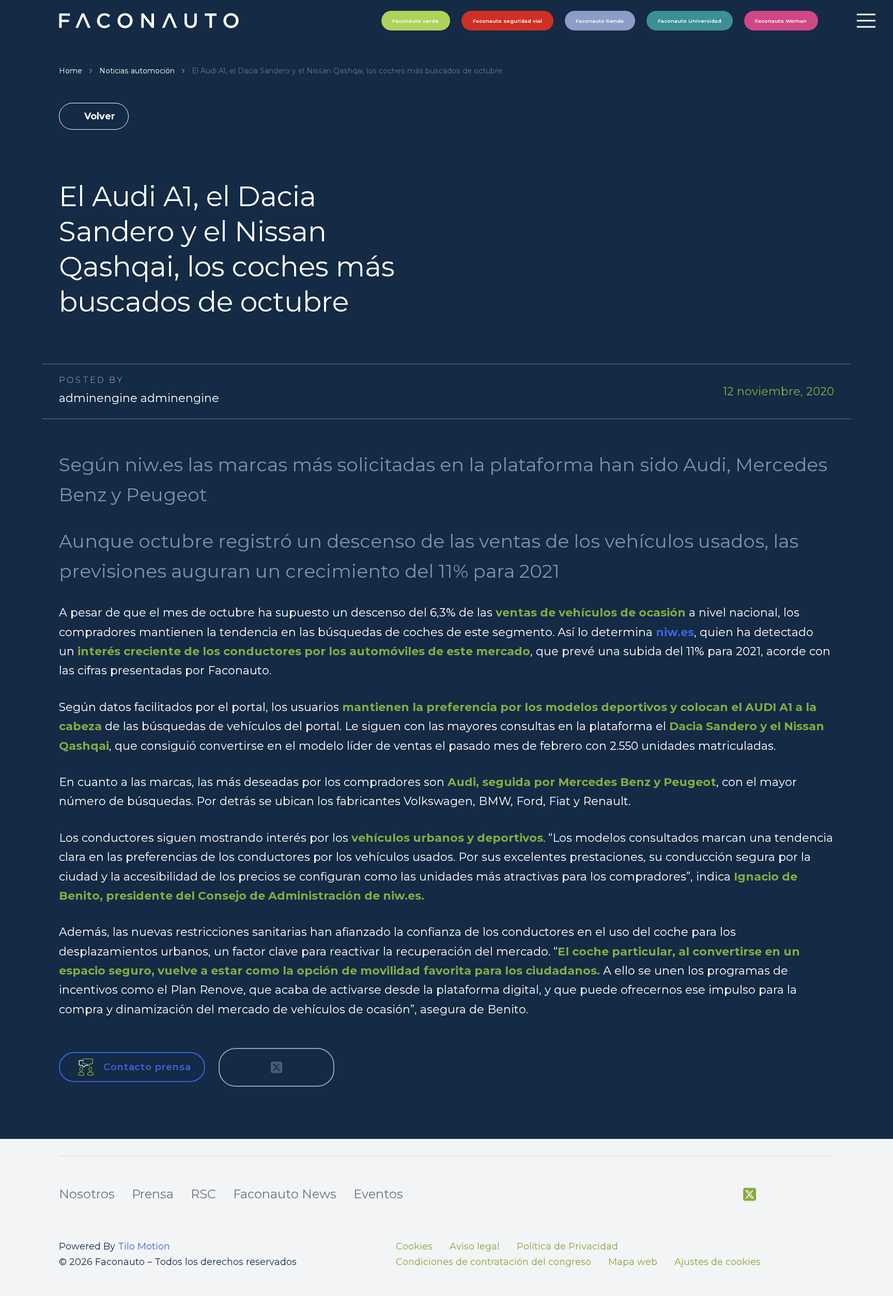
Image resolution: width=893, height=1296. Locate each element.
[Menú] (866, 21)
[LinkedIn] (828, 1194)
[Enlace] (150, 20)
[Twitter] (749, 1194)
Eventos (378, 1193)
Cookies (414, 1246)
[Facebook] (723, 1194)
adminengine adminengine (139, 398)
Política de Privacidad (567, 1246)
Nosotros (87, 1193)
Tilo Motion (144, 1246)
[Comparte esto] (242, 1067)
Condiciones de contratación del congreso (493, 1262)
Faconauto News (284, 1193)
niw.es (675, 632)
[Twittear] (276, 1067)
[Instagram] (802, 1195)
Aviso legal (475, 1246)
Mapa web (632, 1262)
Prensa (153, 1193)
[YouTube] (775, 1194)
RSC (203, 1193)
